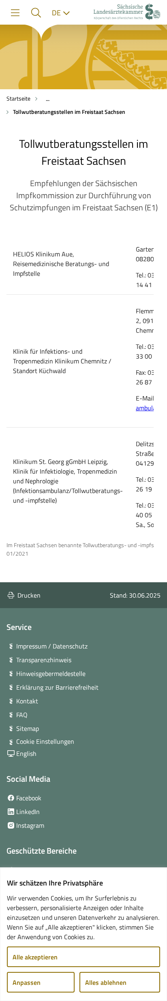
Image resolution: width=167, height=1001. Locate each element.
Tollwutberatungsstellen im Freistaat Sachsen (69, 111)
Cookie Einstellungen (45, 741)
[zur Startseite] (127, 12)
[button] (36, 12)
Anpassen (27, 982)
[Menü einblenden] (15, 12)
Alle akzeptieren (35, 957)
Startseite (18, 98)
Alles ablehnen (105, 982)
